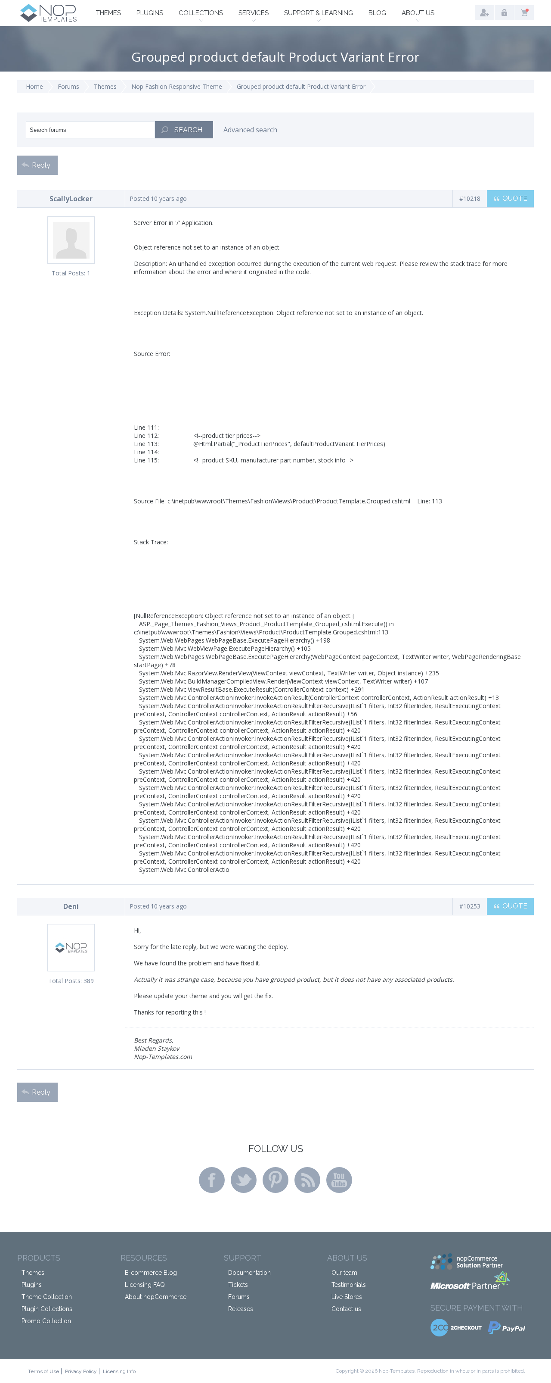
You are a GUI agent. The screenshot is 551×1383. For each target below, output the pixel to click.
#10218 (469, 198)
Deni (71, 906)
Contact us (346, 1308)
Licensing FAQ (145, 1284)
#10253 (469, 906)
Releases (240, 1308)
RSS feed (307, 1180)
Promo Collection (46, 1320)
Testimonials (348, 1284)
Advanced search (250, 129)
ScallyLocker (71, 198)
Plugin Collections (47, 1308)
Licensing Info (119, 1371)
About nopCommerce (155, 1296)
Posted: (140, 198)
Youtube (339, 1180)
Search (188, 130)
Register (484, 12)
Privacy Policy (81, 1371)
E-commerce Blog (151, 1272)
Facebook (212, 1180)
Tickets (238, 1284)
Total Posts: (68, 273)
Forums (68, 86)
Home (34, 86)
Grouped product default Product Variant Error (301, 86)
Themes (108, 13)
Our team (344, 1272)
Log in (504, 12)
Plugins (149, 13)
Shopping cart (524, 12)
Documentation (249, 1272)
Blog (377, 13)
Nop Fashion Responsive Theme (176, 86)
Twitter (244, 1180)
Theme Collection (47, 1296)
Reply (41, 165)
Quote (514, 198)
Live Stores (346, 1296)
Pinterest (275, 1180)
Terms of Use (43, 1371)
